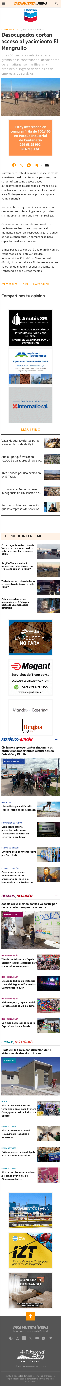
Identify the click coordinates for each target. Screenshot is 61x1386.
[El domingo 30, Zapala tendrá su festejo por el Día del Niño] (48, 998)
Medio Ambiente (13, 914)
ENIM (25, 284)
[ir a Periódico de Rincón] (17, 739)
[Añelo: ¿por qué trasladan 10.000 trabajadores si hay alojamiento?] (52, 454)
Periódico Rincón (13, 761)
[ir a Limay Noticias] (17, 1042)
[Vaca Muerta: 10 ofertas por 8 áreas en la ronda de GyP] (52, 438)
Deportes (6, 802)
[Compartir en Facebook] (14, 165)
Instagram (17, 1339)
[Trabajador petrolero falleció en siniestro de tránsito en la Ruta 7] (48, 580)
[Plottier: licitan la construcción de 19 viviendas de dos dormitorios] (30, 1057)
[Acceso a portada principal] (30, 3)
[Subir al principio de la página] (30, 1316)
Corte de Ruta (9, 29)
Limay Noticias (8, 1127)
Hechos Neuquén (9, 955)
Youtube (37, 1339)
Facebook (11, 1339)
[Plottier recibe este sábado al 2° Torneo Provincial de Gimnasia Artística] (48, 1168)
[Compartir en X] (21, 165)
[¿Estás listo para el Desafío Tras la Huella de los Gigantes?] (48, 802)
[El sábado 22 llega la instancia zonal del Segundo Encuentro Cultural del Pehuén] (48, 977)
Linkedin (24, 1339)
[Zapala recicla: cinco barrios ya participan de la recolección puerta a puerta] (30, 911)
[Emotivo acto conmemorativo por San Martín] (48, 847)
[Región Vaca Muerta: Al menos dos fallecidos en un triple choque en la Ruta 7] (48, 562)
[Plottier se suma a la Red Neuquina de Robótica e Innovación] (48, 1126)
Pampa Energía (41, 284)
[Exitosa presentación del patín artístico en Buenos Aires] (48, 1148)
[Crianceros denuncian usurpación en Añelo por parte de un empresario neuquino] (48, 599)
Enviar (47, 165)
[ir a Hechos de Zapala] (17, 896)
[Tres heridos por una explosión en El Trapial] (52, 470)
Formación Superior (11, 823)
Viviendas (9, 1060)
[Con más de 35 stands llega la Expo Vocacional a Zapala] (48, 1019)
